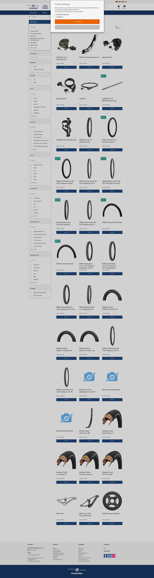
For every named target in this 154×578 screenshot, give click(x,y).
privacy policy (79, 11)
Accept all (78, 21)
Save (77, 27)
